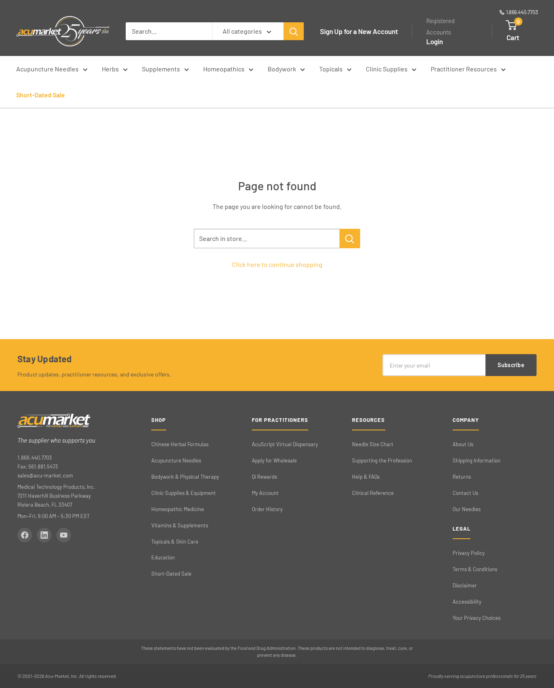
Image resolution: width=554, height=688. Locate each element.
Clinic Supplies (387, 69)
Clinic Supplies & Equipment (183, 493)
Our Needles (467, 509)
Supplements (161, 69)
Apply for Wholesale (274, 460)
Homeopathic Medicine (177, 509)
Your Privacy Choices (476, 618)
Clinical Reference (373, 493)
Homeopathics (224, 69)
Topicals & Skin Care (174, 541)
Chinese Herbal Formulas (179, 444)
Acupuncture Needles (47, 69)
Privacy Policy (469, 553)
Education (163, 557)
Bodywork (282, 69)
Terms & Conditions (475, 569)
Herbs (110, 69)
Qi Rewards (264, 476)
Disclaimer (465, 585)
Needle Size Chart (372, 444)
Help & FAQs (366, 476)
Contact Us (465, 493)
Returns (462, 476)
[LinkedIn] (44, 535)
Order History (267, 509)
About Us (463, 444)
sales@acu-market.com (45, 475)
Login (434, 41)
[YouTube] (63, 535)
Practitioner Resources (464, 69)
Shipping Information (476, 460)
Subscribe (511, 364)
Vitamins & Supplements (179, 525)
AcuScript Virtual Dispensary (285, 444)
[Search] (293, 31)
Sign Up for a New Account (359, 31)
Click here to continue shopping (277, 264)
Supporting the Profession (382, 460)
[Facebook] (24, 535)
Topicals (331, 69)
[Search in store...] (349, 238)
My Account (265, 493)
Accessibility (467, 601)
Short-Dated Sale (40, 95)
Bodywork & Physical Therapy (185, 476)
